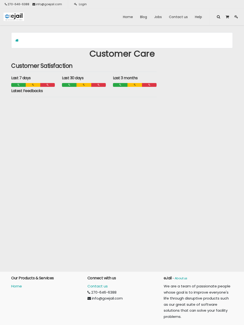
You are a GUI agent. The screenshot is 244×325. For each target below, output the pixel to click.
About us (181, 278)
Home (16, 286)
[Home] (17, 40)
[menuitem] (128, 17)
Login (82, 4)
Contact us (97, 286)
